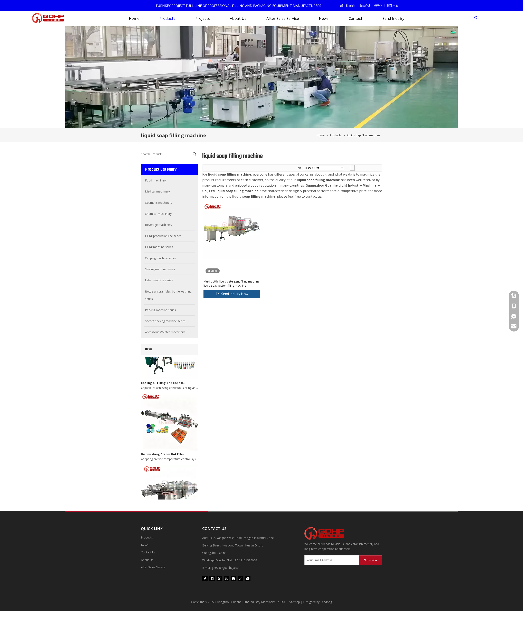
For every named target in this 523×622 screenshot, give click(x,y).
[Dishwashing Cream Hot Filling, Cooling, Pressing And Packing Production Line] (169, 443)
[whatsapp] (247, 578)
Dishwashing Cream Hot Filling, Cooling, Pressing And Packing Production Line (164, 448)
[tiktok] (240, 578)
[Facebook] (205, 578)
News (324, 18)
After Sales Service (282, 18)
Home (134, 18)
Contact (355, 18)
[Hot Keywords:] (194, 154)
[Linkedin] (212, 578)
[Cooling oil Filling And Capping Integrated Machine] (169, 371)
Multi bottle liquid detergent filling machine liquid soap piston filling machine (231, 283)
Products (167, 18)
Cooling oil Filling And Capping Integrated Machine (164, 376)
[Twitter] (219, 578)
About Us (238, 18)
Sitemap (294, 602)
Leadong (326, 602)
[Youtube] (226, 578)
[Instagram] (233, 578)
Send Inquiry (393, 18)
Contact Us (148, 552)
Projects (202, 18)
